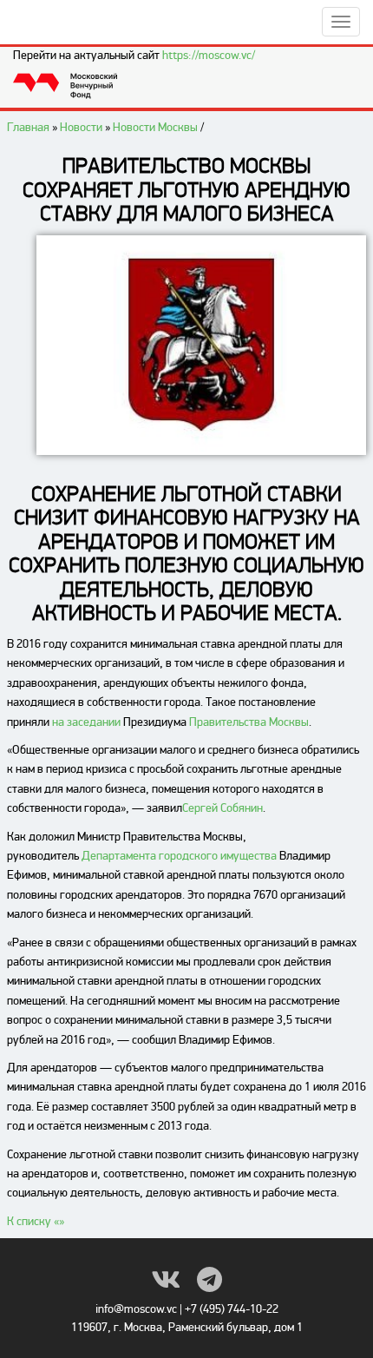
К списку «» (35, 1221)
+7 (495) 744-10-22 (231, 1309)
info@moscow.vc (136, 1309)
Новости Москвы (155, 127)
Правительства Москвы (249, 722)
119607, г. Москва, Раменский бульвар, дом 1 (187, 1327)
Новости (81, 127)
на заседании (86, 722)
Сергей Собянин (222, 808)
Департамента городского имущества (179, 855)
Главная (28, 127)
